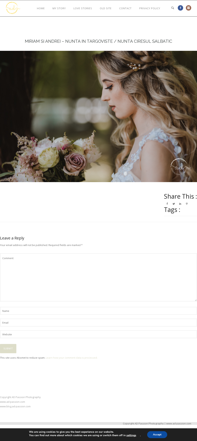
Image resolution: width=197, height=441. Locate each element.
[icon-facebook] (181, 8)
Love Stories (82, 8)
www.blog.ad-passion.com (15, 406)
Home (41, 8)
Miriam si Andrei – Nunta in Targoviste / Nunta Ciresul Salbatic (98, 41)
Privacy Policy (149, 8)
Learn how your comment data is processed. (72, 357)
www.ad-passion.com (12, 401)
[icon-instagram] (188, 8)
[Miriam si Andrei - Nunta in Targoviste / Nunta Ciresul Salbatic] (98, 116)
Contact (125, 8)
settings (131, 435)
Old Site (106, 8)
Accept (157, 434)
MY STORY (59, 8)
